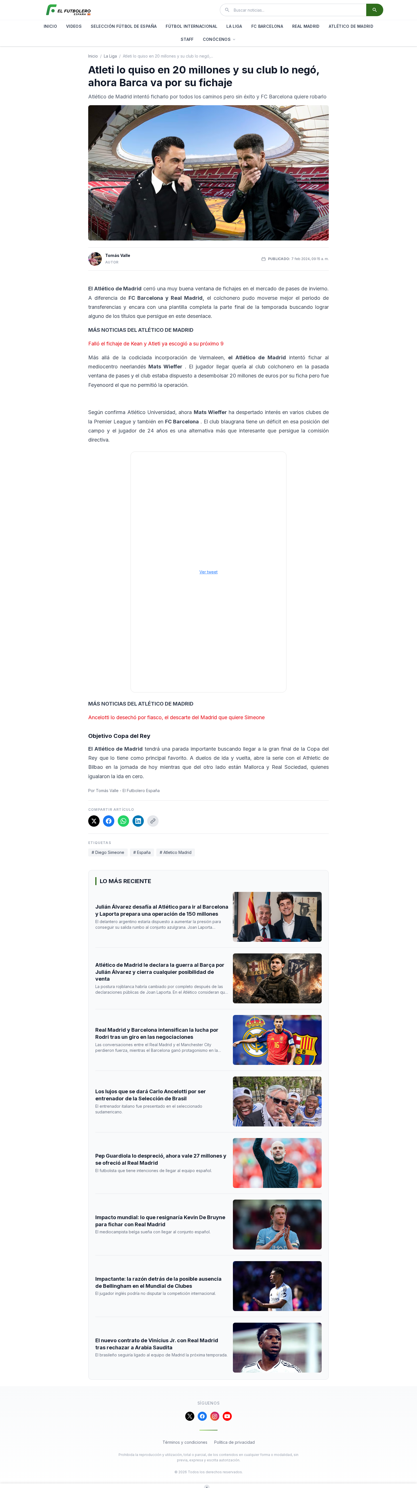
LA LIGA (234, 26)
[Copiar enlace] (153, 821)
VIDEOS (74, 26)
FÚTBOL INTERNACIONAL (191, 26)
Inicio (93, 56)
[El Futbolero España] (68, 9)
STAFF (187, 39)
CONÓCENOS (217, 39)
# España (142, 852)
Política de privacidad (234, 1442)
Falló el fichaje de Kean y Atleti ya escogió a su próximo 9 (156, 344)
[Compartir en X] (94, 821)
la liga (110, 56)
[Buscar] (374, 10)
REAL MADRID (306, 26)
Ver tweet (208, 571)
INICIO (50, 26)
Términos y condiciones (185, 1442)
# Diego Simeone (108, 852)
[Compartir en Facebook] (108, 821)
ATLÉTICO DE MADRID (351, 26)
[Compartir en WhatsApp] (123, 821)
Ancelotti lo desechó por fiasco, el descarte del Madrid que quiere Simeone (176, 717)
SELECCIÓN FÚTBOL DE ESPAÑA (124, 26)
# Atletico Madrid (175, 852)
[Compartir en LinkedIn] (138, 821)
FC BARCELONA (267, 26)
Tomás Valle (117, 255)
